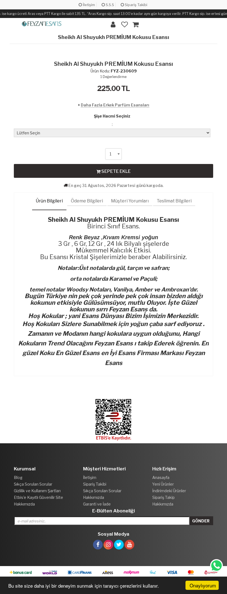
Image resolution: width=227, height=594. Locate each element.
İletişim (88, 4)
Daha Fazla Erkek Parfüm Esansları (115, 105)
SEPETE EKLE (115, 171)
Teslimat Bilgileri (174, 201)
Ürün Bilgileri (49, 201)
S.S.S (109, 4)
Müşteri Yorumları (130, 201)
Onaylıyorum (203, 585)
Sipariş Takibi (135, 4)
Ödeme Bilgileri (87, 201)
